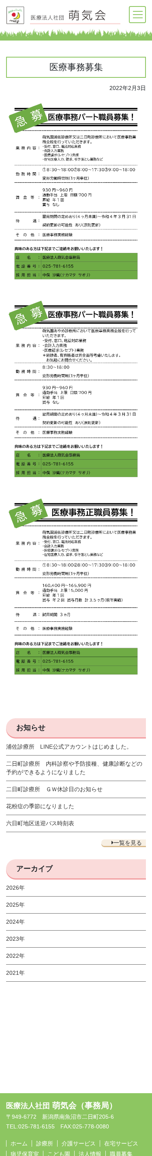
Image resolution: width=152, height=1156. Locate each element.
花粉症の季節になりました (40, 806)
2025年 (15, 904)
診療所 (44, 1143)
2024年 (15, 921)
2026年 (15, 887)
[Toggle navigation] (137, 14)
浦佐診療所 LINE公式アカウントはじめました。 (69, 746)
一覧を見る (127, 842)
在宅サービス (121, 1143)
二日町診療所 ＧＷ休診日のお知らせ (54, 789)
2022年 (15, 956)
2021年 (15, 973)
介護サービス (79, 1143)
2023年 (15, 939)
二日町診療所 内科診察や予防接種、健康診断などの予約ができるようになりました (74, 767)
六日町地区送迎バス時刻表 (40, 823)
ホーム (19, 1143)
